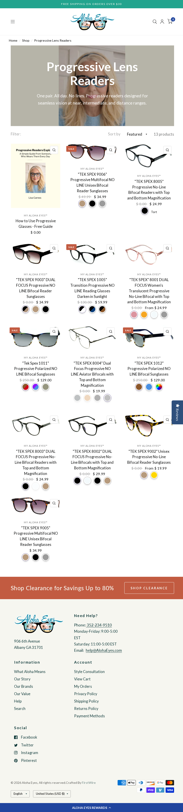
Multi (159, 387)
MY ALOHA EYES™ (36, 215)
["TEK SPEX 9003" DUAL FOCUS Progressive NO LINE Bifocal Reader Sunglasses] (35, 254)
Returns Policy (86, 708)
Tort (154, 211)
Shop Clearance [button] (149, 588)
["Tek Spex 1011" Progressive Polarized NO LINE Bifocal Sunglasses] (35, 337)
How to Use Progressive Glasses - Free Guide (36, 224)
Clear (154, 314)
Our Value (22, 694)
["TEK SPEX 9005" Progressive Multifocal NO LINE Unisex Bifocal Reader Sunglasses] (35, 506)
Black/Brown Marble (102, 309)
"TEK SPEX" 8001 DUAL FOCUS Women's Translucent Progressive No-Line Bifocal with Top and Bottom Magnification (149, 291)
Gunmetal (77, 398)
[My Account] (162, 21)
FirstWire (89, 782)
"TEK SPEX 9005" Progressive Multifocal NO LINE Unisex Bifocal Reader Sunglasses (36, 536)
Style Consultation (89, 671)
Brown (139, 387)
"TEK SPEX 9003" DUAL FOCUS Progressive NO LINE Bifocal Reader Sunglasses (35, 288)
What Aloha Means (30, 671)
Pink (134, 314)
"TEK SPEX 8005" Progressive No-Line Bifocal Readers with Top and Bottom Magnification (149, 189)
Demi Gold (154, 475)
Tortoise (82, 203)
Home (13, 40)
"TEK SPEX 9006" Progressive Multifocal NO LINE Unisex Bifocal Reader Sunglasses (92, 182)
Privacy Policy (85, 694)
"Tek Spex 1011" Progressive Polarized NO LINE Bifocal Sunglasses (35, 369)
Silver (107, 398)
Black (92, 203)
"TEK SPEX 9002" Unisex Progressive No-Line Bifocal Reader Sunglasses (149, 457)
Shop (25, 40)
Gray (102, 203)
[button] (91, 807)
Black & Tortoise (25, 309)
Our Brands (23, 686)
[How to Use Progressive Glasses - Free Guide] (35, 176)
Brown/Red (25, 387)
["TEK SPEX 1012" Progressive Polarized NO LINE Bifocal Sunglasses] (149, 337)
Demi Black (77, 481)
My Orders (83, 686)
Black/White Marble (82, 309)
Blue (149, 387)
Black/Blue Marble (92, 309)
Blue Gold (46, 387)
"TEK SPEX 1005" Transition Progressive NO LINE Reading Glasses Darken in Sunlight (92, 288)
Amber (144, 314)
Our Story (22, 679)
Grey (164, 314)
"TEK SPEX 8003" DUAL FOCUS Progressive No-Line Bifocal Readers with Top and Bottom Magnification (35, 462)
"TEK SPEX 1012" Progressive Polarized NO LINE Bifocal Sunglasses (149, 369)
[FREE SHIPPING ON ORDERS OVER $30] (91, 4)
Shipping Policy (86, 701)
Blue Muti (36, 387)
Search (19, 708)
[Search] (154, 21)
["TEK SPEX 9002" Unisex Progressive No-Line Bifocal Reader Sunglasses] (149, 425)
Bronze (87, 398)
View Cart (82, 679)
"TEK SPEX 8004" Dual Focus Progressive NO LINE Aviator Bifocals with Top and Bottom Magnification (92, 374)
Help (18, 701)
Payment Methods (89, 716)
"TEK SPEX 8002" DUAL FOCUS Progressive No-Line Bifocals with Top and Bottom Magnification (92, 459)
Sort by (114, 134)
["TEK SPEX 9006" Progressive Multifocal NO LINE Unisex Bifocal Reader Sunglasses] (92, 152)
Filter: (16, 134)
